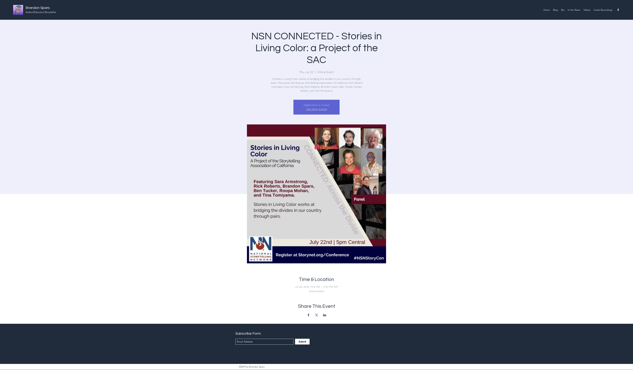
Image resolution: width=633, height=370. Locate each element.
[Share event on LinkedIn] (324, 315)
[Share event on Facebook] (308, 315)
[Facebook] (618, 10)
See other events (316, 109)
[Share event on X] (316, 315)
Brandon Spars (38, 8)
